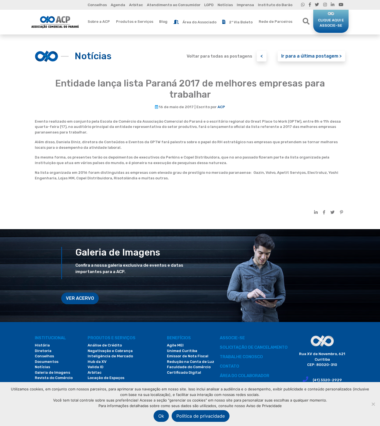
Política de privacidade (200, 416)
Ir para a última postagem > (311, 56)
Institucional (50, 337)
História (42, 345)
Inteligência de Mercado (110, 356)
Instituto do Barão (275, 5)
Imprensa (245, 5)
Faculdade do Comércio (189, 367)
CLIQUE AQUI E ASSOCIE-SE (331, 23)
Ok (161, 416)
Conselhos (97, 5)
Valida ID (95, 367)
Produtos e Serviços (134, 21)
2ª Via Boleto (241, 22)
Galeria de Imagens (52, 372)
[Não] (373, 404)
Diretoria (43, 351)
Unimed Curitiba (182, 351)
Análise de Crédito (105, 345)
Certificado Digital (184, 372)
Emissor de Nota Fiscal (187, 356)
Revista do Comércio (54, 378)
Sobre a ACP (99, 21)
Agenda (118, 5)
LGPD (209, 5)
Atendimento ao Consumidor (174, 5)
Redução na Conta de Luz (190, 362)
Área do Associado (199, 22)
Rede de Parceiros (275, 21)
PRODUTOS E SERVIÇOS (111, 337)
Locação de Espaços (106, 378)
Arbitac (136, 5)
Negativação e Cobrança (110, 351)
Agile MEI (175, 345)
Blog (163, 21)
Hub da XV (97, 362)
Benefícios (179, 337)
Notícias (225, 5)
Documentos (46, 362)
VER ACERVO (80, 298)
